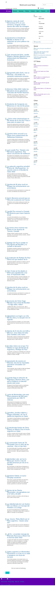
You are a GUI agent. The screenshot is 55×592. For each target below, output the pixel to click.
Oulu (35, 164)
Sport (38, 11)
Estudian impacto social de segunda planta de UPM (41, 83)
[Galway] (43, 155)
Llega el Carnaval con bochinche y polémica (41, 66)
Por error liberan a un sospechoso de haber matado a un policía (42, 77)
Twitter (15, 33)
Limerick (35, 107)
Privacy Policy (11, 581)
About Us (17, 581)
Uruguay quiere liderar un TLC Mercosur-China (42, 89)
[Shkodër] (43, 149)
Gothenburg (36, 119)
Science (43, 11)
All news (8, 11)
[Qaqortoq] (43, 111)
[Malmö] (43, 143)
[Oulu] (43, 162)
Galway (35, 157)
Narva (35, 132)
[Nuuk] (43, 136)
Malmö (35, 145)
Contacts (22, 581)
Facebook (10, 33)
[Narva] (43, 130)
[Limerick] (43, 105)
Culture (33, 11)
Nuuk (35, 138)
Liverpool (36, 126)
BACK (7, 572)
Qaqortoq (36, 113)
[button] (42, 8)
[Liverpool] (43, 124)
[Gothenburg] (43, 117)
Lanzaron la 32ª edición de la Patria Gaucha (41, 72)
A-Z (48, 11)
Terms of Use (4, 581)
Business (21, 11)
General (15, 11)
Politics (27, 11)
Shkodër (35, 151)
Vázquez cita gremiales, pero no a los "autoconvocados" (42, 94)
